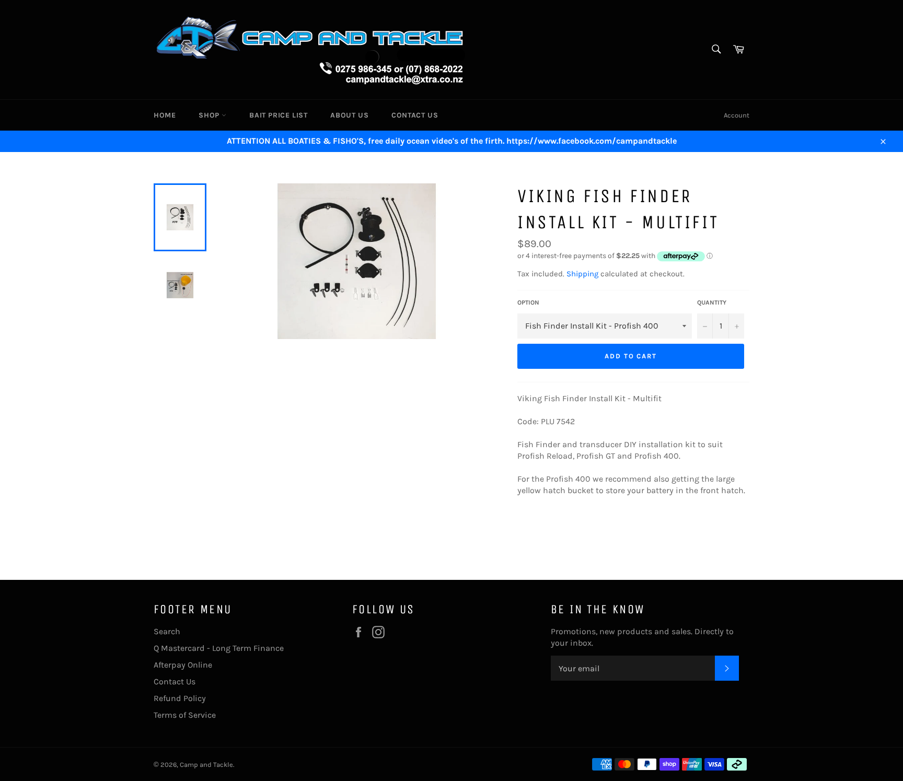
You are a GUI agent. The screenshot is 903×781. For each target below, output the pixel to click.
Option (528, 302)
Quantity (711, 302)
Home (165, 115)
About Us (349, 115)
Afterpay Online (183, 665)
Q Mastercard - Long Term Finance (219, 648)
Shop (210, 115)
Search (167, 631)
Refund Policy (180, 698)
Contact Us (414, 115)
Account (736, 115)
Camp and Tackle (206, 764)
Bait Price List (278, 115)
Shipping (582, 273)
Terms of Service (185, 715)
